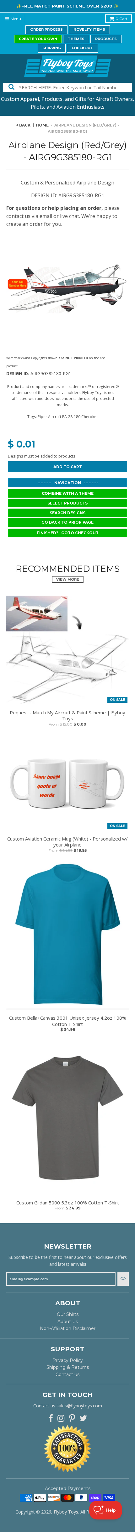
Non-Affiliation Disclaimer (67, 1328)
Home (42, 125)
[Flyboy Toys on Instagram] (61, 1418)
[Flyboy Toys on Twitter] (83, 1418)
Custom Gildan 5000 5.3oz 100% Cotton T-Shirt (67, 1203)
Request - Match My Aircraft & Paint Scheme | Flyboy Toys (67, 716)
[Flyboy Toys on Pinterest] (72, 1418)
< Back (23, 125)
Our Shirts (67, 1314)
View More (67, 579)
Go (123, 1278)
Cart (121, 18)
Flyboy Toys (66, 1512)
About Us (67, 1321)
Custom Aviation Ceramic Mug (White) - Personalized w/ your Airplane (67, 842)
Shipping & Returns (67, 1367)
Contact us (67, 1374)
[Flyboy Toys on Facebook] (50, 1418)
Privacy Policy (67, 1360)
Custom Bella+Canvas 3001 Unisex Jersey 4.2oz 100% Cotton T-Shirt (67, 1021)
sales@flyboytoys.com (79, 1406)
